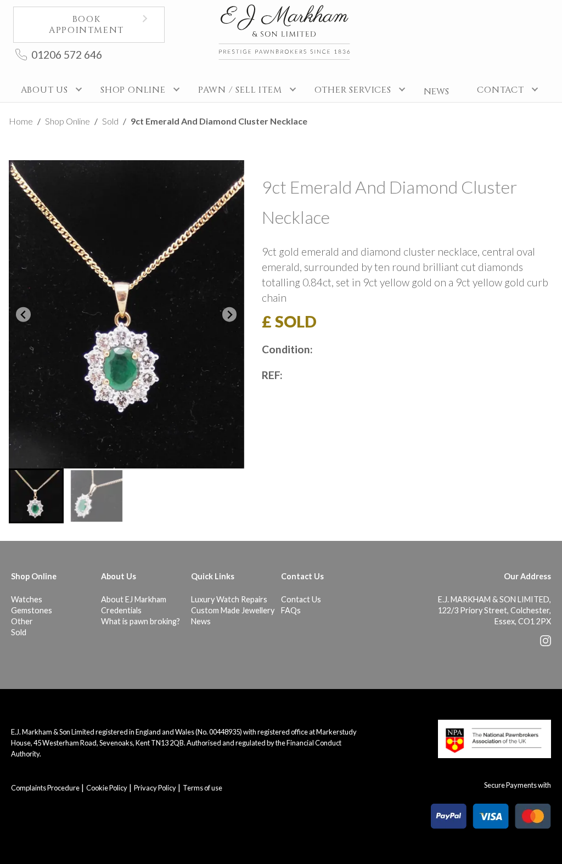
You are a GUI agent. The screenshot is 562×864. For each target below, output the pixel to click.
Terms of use (202, 787)
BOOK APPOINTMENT (86, 24)
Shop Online (67, 121)
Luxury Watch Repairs (229, 599)
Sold (110, 121)
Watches (26, 599)
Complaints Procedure (45, 787)
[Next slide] (229, 314)
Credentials (121, 610)
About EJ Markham (133, 599)
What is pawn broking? (140, 621)
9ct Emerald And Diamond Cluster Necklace (219, 121)
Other (22, 621)
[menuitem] (36, 495)
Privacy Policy (155, 787)
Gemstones (31, 610)
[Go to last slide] (23, 314)
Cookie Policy (106, 787)
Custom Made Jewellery (232, 610)
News (201, 621)
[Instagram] (545, 643)
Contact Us (301, 599)
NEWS (436, 92)
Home (21, 121)
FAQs (291, 610)
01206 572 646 (66, 54)
